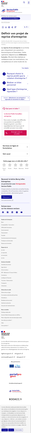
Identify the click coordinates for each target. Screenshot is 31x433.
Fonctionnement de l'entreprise (8, 238)
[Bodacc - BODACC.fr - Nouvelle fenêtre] (15, 399)
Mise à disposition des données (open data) (11, 317)
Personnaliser (18, 430)
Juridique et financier (6, 278)
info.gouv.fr (18, 353)
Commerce (4, 275)
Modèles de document (6, 300)
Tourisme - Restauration (7, 280)
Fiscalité (3, 235)
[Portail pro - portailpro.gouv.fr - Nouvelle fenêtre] (15, 375)
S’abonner (6, 197)
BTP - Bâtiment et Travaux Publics (9, 272)
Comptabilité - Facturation (7, 225)
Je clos (2, 258)
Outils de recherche (6, 303)
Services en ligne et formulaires (10, 147)
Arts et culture (4, 270)
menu (29, 3)
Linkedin (12, 212)
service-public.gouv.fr (7, 357)
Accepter (4, 430)
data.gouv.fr (20, 357)
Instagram (17, 212)
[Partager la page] (12, 27)
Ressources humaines (6, 243)
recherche (24, 2)
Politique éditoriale (5, 312)
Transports (3, 283)
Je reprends (4, 252)
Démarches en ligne (6, 292)
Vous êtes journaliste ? (6, 320)
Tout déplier (25, 68)
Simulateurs (4, 297)
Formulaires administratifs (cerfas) (9, 295)
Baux (2, 222)
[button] (15, 27)
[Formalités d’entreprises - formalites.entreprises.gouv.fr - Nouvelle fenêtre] (15, 383)
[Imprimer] (9, 27)
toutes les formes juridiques (10, 18)
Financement (4, 233)
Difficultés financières (6, 227)
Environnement (5, 230)
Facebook (3, 212)
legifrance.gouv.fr (6, 353)
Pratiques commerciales (7, 241)
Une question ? (4, 325)
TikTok (7, 212)
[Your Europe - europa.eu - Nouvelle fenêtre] (15, 366)
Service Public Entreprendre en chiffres (10, 315)
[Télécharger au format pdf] (5, 27)
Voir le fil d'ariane (5, 22)
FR (26, 27)
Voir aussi (6, 154)
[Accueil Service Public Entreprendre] (12, 13)
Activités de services (6, 264)
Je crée (3, 250)
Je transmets (4, 255)
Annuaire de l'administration (8, 305)
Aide (2, 323)
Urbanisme (3, 286)
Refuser (11, 430)
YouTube (21, 212)
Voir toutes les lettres (6, 200)
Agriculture (4, 267)
